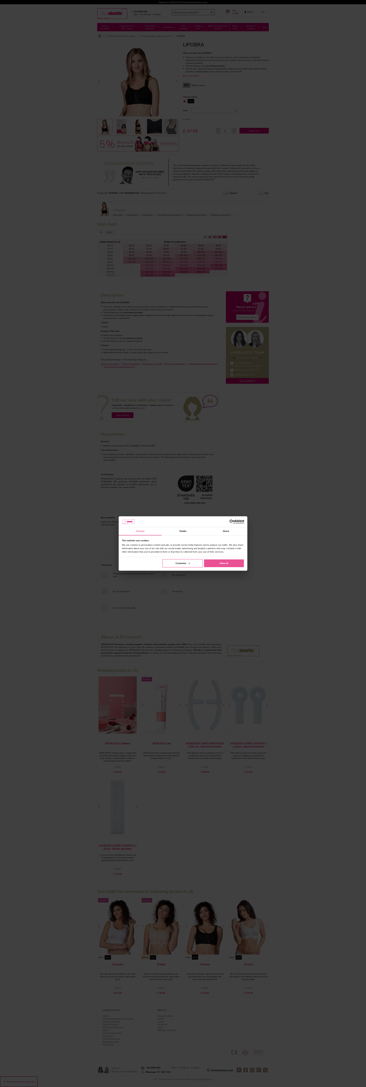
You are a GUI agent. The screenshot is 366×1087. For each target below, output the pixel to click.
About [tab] (226, 531)
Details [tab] (183, 531)
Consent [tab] (140, 531)
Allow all (224, 563)
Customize (181, 563)
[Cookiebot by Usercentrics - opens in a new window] (231, 522)
